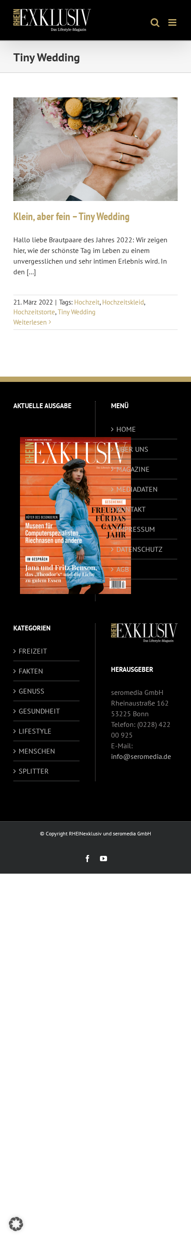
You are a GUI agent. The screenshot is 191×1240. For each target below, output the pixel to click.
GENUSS (31, 690)
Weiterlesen (30, 322)
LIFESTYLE (35, 730)
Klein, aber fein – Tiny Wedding (71, 216)
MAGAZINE (133, 469)
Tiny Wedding (77, 312)
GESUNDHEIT (39, 710)
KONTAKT (131, 509)
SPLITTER (34, 770)
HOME (126, 429)
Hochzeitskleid (123, 302)
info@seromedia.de (141, 756)
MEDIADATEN (137, 489)
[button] (16, 1224)
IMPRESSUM (135, 529)
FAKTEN (31, 670)
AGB (122, 569)
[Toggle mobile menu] (173, 22)
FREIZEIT (33, 650)
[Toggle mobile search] (155, 22)
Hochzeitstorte (34, 312)
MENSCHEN (37, 750)
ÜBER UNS (132, 449)
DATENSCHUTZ (139, 549)
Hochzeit (86, 302)
